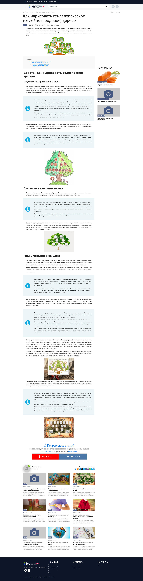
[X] (82, 469)
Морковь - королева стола (105, 85)
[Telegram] (94, 469)
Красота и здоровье (102, 82)
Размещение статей (52, 570)
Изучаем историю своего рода (40, 62)
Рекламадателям (76, 568)
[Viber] (88, 469)
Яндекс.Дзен (46, 451)
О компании (75, 565)
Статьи (41, 2)
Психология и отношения (103, 98)
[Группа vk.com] (113, 6)
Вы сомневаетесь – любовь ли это (107, 101)
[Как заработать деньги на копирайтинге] (108, 111)
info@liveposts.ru (101, 565)
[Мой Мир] (80, 469)
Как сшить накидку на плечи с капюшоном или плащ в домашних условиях (83, 516)
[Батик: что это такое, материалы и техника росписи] (59, 479)
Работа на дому (101, 115)
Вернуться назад (115, 12)
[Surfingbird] (84, 469)
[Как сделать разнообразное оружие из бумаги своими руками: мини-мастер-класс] (34, 479)
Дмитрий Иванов (55, 25)
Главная (29, 2)
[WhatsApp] (90, 469)
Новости (35, 2)
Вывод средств (51, 568)
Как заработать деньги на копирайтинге (105, 118)
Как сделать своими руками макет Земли (58, 543)
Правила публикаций (53, 566)
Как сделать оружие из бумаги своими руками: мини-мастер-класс (34, 489)
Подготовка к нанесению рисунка (40, 64)
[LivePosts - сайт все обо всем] (36, 7)
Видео (46, 2)
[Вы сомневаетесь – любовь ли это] (108, 94)
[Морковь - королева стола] (108, 77)
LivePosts (25, 12)
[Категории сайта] (26, 7)
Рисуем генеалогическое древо (40, 65)
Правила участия (52, 565)
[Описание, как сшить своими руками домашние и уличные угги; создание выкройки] (34, 505)
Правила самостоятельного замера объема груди (58, 515)
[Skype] (92, 469)
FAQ (49, 572)
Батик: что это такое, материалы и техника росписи (58, 489)
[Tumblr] (86, 469)
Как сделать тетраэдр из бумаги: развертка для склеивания (32, 543)
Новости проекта (76, 566)
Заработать (51, 577)
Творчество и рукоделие (42, 12)
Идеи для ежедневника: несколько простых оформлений (83, 543)
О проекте (52, 2)
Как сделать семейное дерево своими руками (84, 489)
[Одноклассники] (78, 469)
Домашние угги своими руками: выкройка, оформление (32, 515)
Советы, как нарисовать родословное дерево (41, 61)
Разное (25, 25)
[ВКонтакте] (75, 469)
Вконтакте (72, 451)
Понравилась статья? (60, 445)
